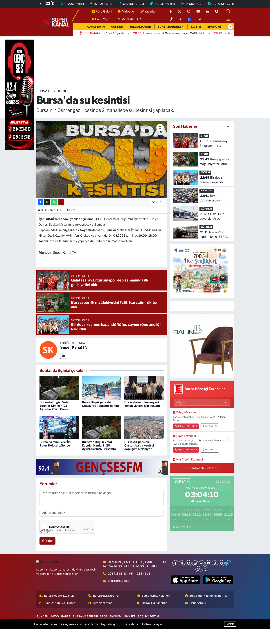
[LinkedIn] (202, 563)
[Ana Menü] (226, 19)
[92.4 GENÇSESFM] (103, 466)
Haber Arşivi (198, 603)
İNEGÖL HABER (140, 26)
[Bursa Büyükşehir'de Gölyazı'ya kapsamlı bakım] (101, 387)
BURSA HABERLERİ (171, 26)
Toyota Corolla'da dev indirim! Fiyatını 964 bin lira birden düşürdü (213, 198)
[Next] (228, 563)
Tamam (230, 624)
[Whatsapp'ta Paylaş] (54, 202)
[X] (182, 563)
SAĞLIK (143, 616)
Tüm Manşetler (102, 603)
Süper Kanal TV (74, 347)
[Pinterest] (189, 563)
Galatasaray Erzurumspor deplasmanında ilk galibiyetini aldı (213, 143)
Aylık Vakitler (183, 526)
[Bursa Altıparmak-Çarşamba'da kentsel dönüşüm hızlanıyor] (144, 427)
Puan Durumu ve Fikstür (59, 603)
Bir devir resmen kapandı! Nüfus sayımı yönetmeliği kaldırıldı (214, 180)
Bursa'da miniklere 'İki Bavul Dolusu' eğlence (55, 443)
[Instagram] (195, 563)
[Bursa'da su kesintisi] (101, 159)
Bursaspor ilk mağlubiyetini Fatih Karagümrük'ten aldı (214, 161)
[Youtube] (208, 563)
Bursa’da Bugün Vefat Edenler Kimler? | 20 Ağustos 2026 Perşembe (99, 445)
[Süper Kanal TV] (55, 22)
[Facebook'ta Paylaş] (40, 202)
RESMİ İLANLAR (129, 19)
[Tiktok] (215, 563)
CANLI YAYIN (96, 26)
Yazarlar (150, 11)
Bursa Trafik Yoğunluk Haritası (208, 595)
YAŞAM (205, 172)
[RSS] (205, 569)
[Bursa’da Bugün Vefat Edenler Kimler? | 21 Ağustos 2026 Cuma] (59, 387)
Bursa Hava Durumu (106, 595)
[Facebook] (175, 563)
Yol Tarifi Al (211, 426)
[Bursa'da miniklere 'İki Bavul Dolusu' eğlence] (59, 427)
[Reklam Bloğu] (202, 346)
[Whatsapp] (198, 569)
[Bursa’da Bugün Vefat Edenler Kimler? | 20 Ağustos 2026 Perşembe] (101, 427)
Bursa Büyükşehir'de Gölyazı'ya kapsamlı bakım (100, 404)
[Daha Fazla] (61, 202)
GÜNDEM (117, 26)
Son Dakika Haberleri (154, 603)
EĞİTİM (196, 26)
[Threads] (222, 563)
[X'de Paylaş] (47, 202)
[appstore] (185, 579)
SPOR (204, 135)
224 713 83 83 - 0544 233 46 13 (129, 573)
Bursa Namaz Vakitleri (156, 595)
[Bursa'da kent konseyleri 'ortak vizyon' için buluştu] (144, 387)
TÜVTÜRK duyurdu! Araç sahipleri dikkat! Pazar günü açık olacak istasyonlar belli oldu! (212, 216)
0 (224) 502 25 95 (187, 449)
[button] (230, 26)
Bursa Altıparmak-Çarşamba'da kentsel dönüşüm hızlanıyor (139, 445)
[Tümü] (229, 126)
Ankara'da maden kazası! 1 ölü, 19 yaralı (213, 234)
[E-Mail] (63, 356)
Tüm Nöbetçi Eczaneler (203, 468)
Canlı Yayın (102, 19)
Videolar (128, 11)
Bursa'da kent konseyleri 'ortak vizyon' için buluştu (142, 404)
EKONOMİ (214, 26)
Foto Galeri (104, 11)
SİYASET (130, 616)
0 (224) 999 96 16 (187, 426)
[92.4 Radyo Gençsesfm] (19, 94)
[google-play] (218, 579)
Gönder (47, 541)
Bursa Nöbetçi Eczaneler (60, 595)
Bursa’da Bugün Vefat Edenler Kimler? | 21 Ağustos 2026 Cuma (54, 406)
